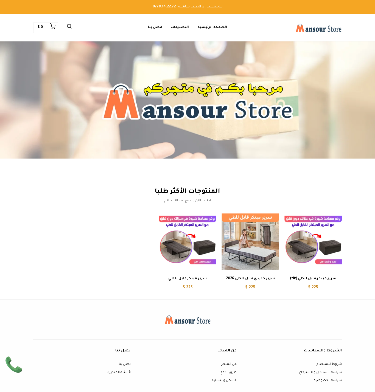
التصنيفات (180, 27)
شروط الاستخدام (329, 364)
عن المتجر (229, 364)
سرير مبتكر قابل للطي (187, 279)
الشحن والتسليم (224, 380)
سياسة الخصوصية (328, 380)
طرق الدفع (228, 372)
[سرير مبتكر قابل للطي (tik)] (313, 241)
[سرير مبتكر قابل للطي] (187, 241)
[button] (69, 27)
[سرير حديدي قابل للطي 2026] (250, 241)
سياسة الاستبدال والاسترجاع (320, 372)
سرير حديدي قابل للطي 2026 (250, 279)
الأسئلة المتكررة (119, 372)
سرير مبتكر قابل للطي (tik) (313, 279)
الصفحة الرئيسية (212, 27)
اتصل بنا (155, 27)
